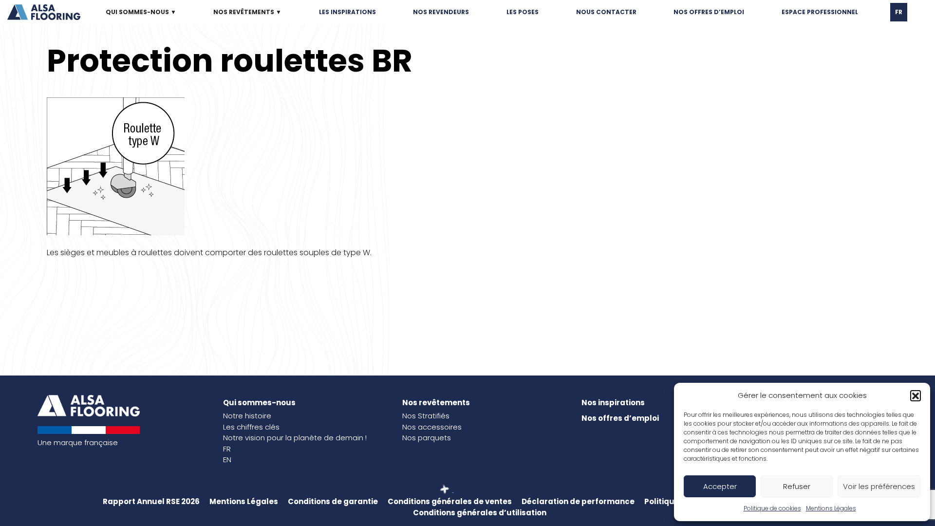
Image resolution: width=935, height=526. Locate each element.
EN (227, 459)
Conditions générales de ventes (450, 501)
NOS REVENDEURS (441, 12)
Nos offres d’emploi (620, 418)
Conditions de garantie (333, 501)
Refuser (796, 486)
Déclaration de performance (578, 501)
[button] (915, 395)
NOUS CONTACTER (606, 12)
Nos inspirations (613, 402)
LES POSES (522, 12)
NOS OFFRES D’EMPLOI (708, 12)
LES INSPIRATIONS (347, 12)
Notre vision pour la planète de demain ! (295, 437)
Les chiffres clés (251, 427)
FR (898, 12)
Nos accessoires (432, 427)
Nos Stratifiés (425, 416)
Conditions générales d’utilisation (479, 512)
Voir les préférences (879, 486)
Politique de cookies (772, 508)
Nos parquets (426, 437)
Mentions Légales (831, 508)
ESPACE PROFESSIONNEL (820, 12)
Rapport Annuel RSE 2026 (151, 501)
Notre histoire (247, 416)
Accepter (720, 486)
